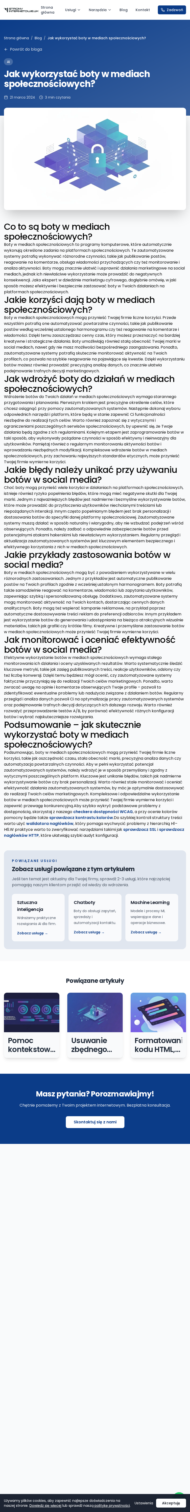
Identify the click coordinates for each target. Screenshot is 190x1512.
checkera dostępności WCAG (103, 812)
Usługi (70, 9)
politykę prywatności (112, 1505)
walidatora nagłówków (49, 823)
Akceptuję (171, 1503)
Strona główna (47, 10)
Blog (123, 9)
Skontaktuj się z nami (95, 1122)
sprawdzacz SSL (139, 829)
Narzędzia (98, 9)
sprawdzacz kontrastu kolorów (81, 817)
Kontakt (143, 9)
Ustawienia (144, 1503)
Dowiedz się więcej (45, 1505)
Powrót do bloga (26, 49)
